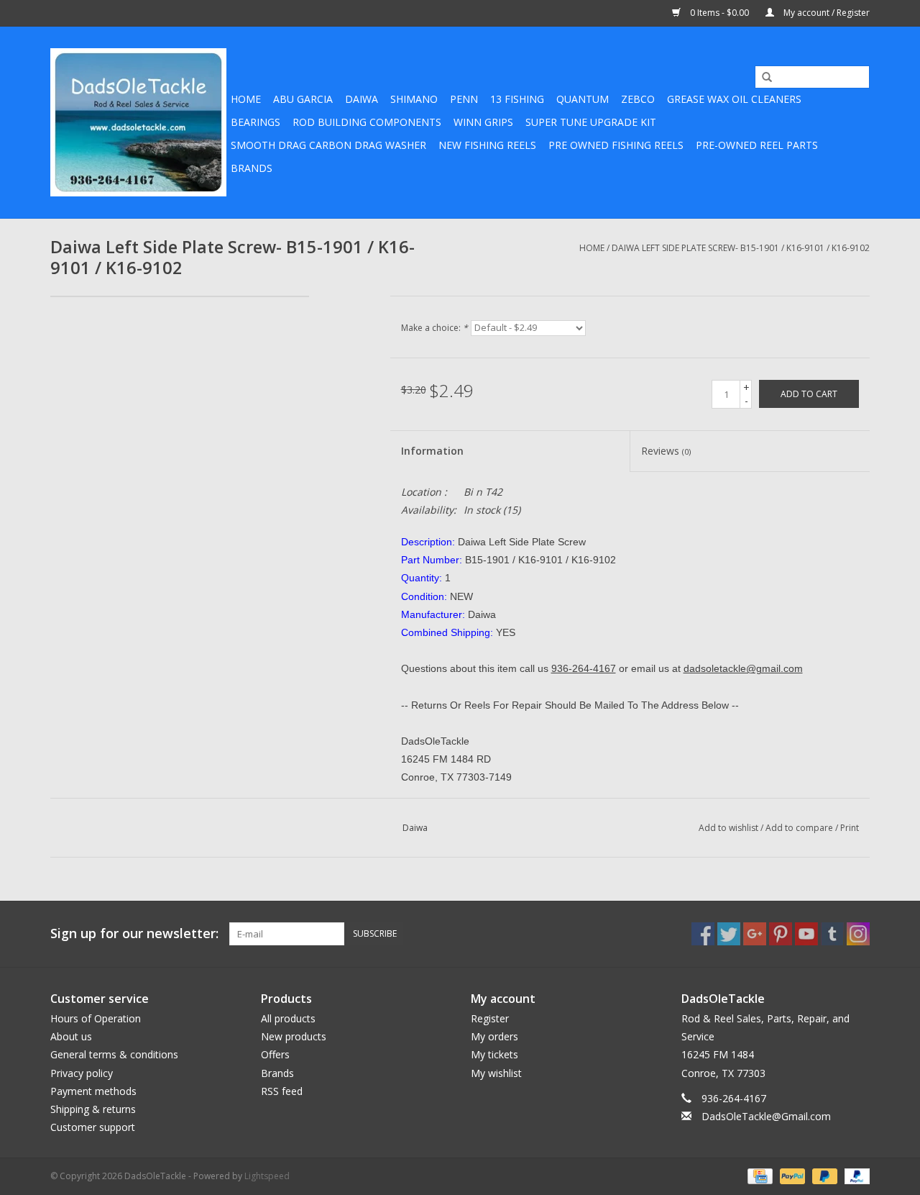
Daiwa (361, 99)
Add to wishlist (728, 828)
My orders (494, 1036)
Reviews (666, 451)
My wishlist (496, 1073)
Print (849, 828)
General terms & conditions (114, 1054)
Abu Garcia (303, 99)
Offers (275, 1054)
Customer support (92, 1127)
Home (246, 99)
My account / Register (825, 12)
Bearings (255, 122)
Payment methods (93, 1091)
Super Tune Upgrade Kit (590, 122)
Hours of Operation (95, 1018)
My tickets (494, 1054)
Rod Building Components (367, 122)
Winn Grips (483, 122)
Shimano (414, 99)
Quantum (582, 99)
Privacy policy (81, 1073)
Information (432, 451)
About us (71, 1036)
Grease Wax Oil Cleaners (734, 99)
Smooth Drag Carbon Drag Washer (328, 145)
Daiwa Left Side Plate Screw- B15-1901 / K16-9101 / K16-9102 (741, 248)
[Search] (762, 77)
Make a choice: (434, 328)
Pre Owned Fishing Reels (616, 145)
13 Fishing (517, 99)
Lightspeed (267, 1176)
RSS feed (282, 1091)
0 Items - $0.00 (719, 12)
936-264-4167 (583, 668)
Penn (464, 99)
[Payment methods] (758, 1176)
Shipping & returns (93, 1109)
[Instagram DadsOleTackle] (858, 933)
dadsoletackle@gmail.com (743, 668)
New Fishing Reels (487, 145)
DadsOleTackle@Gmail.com (766, 1116)
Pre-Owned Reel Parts (757, 145)
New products (293, 1036)
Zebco (638, 99)
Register (490, 1018)
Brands (251, 168)
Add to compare (800, 828)
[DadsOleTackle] (138, 122)
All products (288, 1018)
